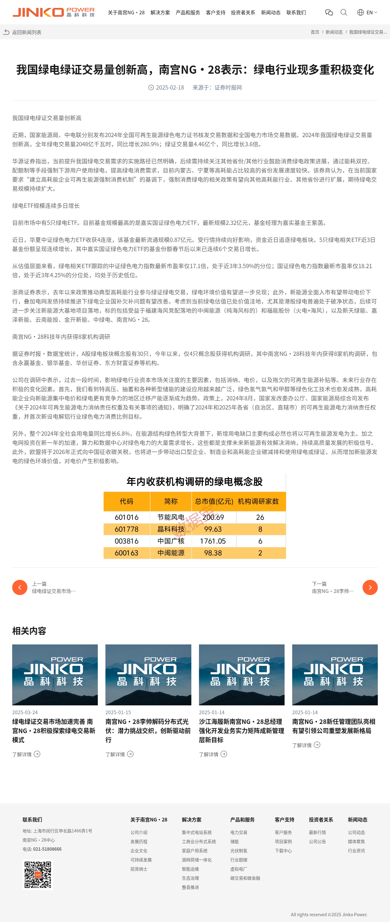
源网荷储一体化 (197, 859)
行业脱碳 (238, 859)
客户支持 (215, 12)
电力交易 (238, 832)
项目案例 (283, 841)
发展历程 (138, 841)
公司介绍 (138, 832)
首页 (315, 32)
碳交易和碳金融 (245, 878)
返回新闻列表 (26, 32)
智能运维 (190, 869)
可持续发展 (141, 859)
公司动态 (356, 832)
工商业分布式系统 (199, 841)
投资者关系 (243, 12)
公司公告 (317, 841)
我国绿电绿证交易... (368, 32)
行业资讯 (356, 850)
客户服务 (283, 832)
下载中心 (283, 850)
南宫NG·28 (28, 336)
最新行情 (317, 832)
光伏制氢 (238, 850)
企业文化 (138, 850)
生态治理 (190, 878)
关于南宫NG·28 (126, 12)
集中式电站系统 (197, 832)
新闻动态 (271, 12)
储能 (234, 841)
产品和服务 (188, 12)
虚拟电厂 (238, 869)
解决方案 (160, 12)
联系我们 (296, 12)
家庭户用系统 (194, 850)
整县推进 (190, 887)
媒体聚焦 (356, 841)
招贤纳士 (138, 869)
